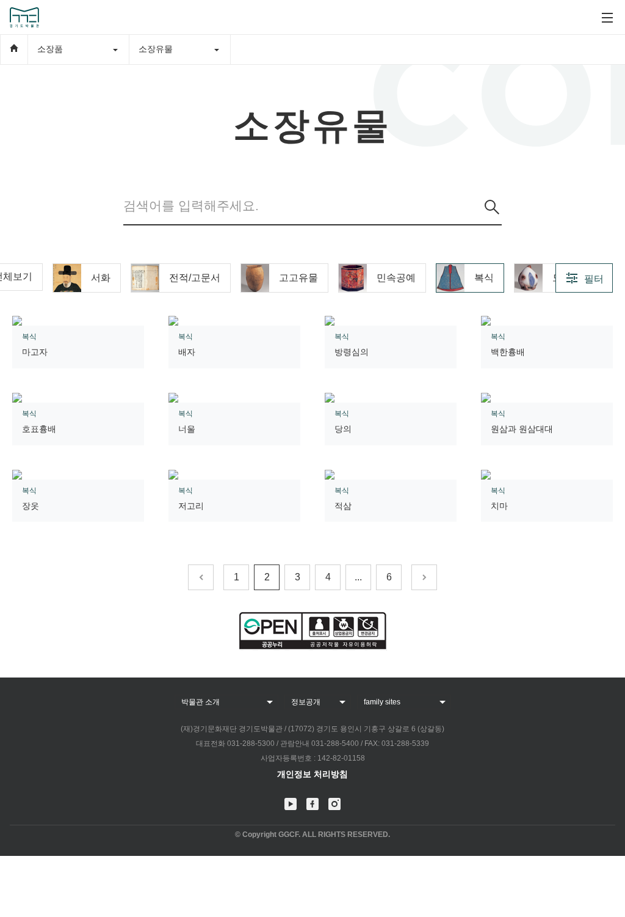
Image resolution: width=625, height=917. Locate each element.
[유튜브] (290, 804)
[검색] (492, 207)
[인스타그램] (334, 804)
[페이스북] (312, 804)
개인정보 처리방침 (312, 774)
